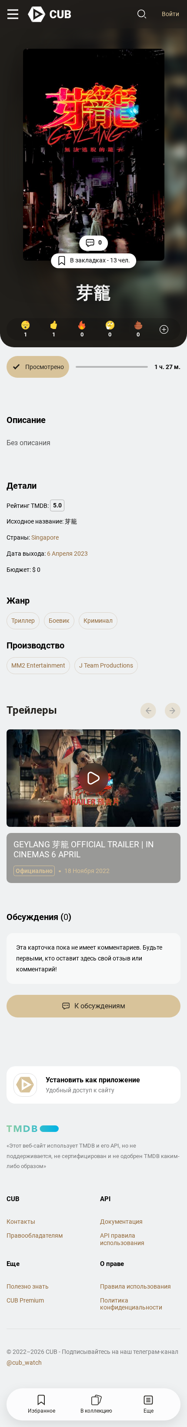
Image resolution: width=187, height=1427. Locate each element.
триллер (23, 620)
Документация (121, 1221)
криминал (98, 620)
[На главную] (50, 14)
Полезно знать (28, 1286)
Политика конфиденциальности (131, 1304)
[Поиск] (141, 14)
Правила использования (135, 1286)
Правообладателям (35, 1235)
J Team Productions (106, 665)
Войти (170, 13)
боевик (59, 620)
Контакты (21, 1221)
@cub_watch (24, 1362)
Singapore (45, 537)
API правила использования (122, 1239)
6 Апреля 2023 (67, 553)
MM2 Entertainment (38, 665)
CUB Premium (25, 1300)
